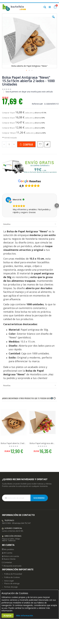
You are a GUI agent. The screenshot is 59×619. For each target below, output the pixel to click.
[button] (53, 19)
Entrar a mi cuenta (11, 556)
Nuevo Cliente (10, 559)
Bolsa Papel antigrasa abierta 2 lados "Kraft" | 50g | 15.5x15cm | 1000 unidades (43, 443)
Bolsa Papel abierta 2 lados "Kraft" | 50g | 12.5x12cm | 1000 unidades (14, 443)
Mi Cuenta (8, 553)
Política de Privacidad (13, 574)
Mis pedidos (9, 549)
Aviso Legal (9, 580)
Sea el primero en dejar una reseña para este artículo (29, 91)
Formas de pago (11, 587)
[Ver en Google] (8, 200)
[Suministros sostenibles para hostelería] (14, 7)
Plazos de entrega (11, 583)
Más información (24, 615)
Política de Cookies (12, 577)
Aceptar (8, 615)
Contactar (8, 562)
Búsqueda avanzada (12, 566)
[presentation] (29, 224)
